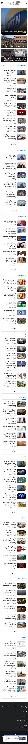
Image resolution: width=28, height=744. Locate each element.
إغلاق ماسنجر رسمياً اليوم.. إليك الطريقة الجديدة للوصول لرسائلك (9, 496)
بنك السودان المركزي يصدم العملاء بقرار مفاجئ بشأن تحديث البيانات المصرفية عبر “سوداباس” (10, 365)
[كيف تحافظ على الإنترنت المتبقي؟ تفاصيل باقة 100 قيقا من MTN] (14, 21)
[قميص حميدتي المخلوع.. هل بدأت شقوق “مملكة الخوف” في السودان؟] (21, 185)
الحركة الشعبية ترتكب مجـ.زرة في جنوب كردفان (8, 60)
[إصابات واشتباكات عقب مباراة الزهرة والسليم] (21, 289)
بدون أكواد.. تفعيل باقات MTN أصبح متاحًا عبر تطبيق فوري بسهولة (9, 504)
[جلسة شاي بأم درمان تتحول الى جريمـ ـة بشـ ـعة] (21, 586)
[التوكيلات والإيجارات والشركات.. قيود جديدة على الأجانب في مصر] (21, 435)
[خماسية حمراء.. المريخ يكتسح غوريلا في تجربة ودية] (21, 296)
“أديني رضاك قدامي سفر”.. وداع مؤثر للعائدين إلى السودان (9, 540)
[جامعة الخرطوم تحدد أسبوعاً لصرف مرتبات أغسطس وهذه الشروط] (21, 384)
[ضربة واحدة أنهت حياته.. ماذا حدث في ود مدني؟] (21, 625)
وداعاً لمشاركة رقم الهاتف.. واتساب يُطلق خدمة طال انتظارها (10, 479)
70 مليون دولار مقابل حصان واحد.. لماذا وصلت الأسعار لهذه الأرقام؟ (9, 532)
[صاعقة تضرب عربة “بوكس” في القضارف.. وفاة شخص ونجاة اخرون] (21, 592)
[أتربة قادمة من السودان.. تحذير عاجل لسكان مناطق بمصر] (21, 443)
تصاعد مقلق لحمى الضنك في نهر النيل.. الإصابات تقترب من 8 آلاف (9, 688)
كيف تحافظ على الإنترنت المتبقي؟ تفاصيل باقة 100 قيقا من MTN (10, 72)
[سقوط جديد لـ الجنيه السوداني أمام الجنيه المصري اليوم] (20, 55)
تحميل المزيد (14, 144)
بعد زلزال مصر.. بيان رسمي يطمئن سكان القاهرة (11, 420)
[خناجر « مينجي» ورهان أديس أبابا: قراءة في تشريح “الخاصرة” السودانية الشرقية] (21, 193)
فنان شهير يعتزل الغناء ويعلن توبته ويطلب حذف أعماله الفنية (9, 565)
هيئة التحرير (24, 718)
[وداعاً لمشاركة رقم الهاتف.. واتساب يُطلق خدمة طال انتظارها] (21, 480)
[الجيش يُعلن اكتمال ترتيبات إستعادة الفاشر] (7, 41)
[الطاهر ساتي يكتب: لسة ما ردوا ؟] (21, 253)
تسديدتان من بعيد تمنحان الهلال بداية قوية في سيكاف (9, 304)
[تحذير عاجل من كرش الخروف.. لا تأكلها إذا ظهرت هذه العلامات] (21, 674)
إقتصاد (23, 334)
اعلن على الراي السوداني (22, 727)
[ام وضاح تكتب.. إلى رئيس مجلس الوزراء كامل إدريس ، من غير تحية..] (21, 260)
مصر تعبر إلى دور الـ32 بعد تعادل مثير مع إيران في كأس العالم (9, 320)
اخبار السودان (22, 65)
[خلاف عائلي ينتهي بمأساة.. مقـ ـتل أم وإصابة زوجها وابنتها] (21, 617)
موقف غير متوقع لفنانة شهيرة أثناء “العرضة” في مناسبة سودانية (9, 136)
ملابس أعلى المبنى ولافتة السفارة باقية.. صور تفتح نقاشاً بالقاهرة (9, 120)
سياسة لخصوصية (23, 723)
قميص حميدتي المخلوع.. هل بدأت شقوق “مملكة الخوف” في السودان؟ (9, 184)
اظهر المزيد (14, 328)
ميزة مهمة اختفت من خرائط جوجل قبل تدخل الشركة (10, 471)
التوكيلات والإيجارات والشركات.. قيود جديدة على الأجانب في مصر (10, 435)
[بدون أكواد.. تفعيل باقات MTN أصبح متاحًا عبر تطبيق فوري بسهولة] (21, 504)
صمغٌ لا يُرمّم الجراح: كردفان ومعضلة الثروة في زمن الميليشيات (10, 203)
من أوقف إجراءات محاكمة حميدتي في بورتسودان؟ (11, 157)
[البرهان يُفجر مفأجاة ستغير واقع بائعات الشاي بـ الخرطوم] (21, 129)
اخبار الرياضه (22, 275)
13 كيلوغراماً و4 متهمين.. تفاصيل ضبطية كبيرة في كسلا (9, 608)
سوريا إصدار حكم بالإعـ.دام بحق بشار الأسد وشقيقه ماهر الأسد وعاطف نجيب (9, 411)
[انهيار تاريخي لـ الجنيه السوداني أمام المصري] (21, 349)
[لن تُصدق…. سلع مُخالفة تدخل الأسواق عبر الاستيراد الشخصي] (21, 376)
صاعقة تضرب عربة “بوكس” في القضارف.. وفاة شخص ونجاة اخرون (9, 592)
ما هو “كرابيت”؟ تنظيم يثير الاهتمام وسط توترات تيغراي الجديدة (9, 403)
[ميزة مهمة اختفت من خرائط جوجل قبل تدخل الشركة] (21, 472)
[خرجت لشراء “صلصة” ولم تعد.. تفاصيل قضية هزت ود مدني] (21, 601)
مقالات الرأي (22, 216)
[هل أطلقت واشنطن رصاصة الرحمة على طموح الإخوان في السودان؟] (21, 175)
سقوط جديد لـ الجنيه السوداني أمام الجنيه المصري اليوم (20, 60)
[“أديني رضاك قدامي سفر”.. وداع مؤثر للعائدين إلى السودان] (21, 541)
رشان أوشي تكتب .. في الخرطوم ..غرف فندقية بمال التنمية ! (10, 245)
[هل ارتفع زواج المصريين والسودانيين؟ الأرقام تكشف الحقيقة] (21, 549)
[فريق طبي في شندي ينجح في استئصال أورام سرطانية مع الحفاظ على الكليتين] (21, 654)
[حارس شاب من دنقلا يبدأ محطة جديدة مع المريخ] (21, 282)
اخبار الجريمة (22, 579)
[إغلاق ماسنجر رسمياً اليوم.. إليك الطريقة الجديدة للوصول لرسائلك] (21, 496)
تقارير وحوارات (21, 150)
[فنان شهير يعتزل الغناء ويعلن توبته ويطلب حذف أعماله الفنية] (21, 565)
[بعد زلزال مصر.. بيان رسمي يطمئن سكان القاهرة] (21, 420)
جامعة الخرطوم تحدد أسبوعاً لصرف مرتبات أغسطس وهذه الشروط (9, 383)
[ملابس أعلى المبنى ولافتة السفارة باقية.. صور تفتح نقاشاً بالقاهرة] (21, 121)
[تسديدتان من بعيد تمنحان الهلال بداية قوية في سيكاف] (21, 304)
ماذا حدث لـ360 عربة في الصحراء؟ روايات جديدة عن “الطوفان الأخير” (10, 112)
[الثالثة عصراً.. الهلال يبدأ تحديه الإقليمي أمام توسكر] (21, 312)
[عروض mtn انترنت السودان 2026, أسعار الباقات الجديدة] (21, 488)
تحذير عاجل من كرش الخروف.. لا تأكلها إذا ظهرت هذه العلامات (10, 673)
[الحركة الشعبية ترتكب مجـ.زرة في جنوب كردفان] (7, 55)
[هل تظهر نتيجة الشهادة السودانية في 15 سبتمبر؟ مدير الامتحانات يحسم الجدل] (20, 41)
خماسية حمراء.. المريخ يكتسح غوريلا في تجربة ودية (10, 295)
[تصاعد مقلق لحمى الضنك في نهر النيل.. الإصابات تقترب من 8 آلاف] (21, 689)
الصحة (24, 637)
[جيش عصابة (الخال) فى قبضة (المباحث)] (21, 223)
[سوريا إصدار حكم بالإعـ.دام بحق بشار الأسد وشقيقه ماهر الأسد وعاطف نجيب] (21, 412)
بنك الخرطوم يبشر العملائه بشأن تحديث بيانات (10, 355)
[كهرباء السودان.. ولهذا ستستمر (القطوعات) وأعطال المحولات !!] (21, 230)
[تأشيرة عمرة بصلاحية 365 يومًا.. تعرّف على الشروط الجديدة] (21, 557)
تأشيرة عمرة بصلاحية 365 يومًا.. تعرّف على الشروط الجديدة (9, 557)
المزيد (3, 65)
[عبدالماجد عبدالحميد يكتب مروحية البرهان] (21, 238)
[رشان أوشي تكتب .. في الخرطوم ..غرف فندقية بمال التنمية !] (21, 245)
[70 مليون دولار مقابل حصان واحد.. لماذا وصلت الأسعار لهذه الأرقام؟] (21, 533)
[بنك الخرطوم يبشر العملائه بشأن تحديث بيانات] (21, 356)
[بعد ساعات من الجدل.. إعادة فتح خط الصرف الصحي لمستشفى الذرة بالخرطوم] (21, 664)
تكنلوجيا (23, 457)
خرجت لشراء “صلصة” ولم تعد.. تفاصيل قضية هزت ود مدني (9, 600)
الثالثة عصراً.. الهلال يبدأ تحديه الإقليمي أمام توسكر (10, 312)
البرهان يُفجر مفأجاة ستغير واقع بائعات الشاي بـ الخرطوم (11, 128)
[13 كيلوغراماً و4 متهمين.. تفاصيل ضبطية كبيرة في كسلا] (21, 609)
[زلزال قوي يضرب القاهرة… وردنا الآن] (21, 428)
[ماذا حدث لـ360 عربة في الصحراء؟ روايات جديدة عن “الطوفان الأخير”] (21, 112)
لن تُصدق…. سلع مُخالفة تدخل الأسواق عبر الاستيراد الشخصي (9, 375)
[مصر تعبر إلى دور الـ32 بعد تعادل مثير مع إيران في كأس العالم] (21, 321)
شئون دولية (22, 397)
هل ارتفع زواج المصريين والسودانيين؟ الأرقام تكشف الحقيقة (10, 548)
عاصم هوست (4, 736)
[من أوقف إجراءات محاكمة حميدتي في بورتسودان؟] (21, 157)
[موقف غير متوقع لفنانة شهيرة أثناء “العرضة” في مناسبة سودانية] (21, 137)
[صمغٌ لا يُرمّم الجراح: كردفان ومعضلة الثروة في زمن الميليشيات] (21, 203)
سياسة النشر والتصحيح (21, 720)
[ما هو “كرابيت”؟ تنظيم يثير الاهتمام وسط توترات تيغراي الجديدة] (21, 404)
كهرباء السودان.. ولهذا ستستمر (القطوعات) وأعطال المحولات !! (10, 230)
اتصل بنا (25, 725)
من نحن (25, 715)
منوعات (23, 518)
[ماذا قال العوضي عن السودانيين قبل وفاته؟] (21, 682)
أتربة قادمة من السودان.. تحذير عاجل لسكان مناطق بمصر (9, 443)
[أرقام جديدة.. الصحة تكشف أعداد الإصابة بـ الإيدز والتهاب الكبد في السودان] (21, 644)
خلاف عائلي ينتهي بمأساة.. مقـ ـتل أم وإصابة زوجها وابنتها (10, 616)
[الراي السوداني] (14, 3)
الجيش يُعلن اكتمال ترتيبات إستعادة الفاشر (8, 46)
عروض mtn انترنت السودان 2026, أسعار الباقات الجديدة (10, 488)
